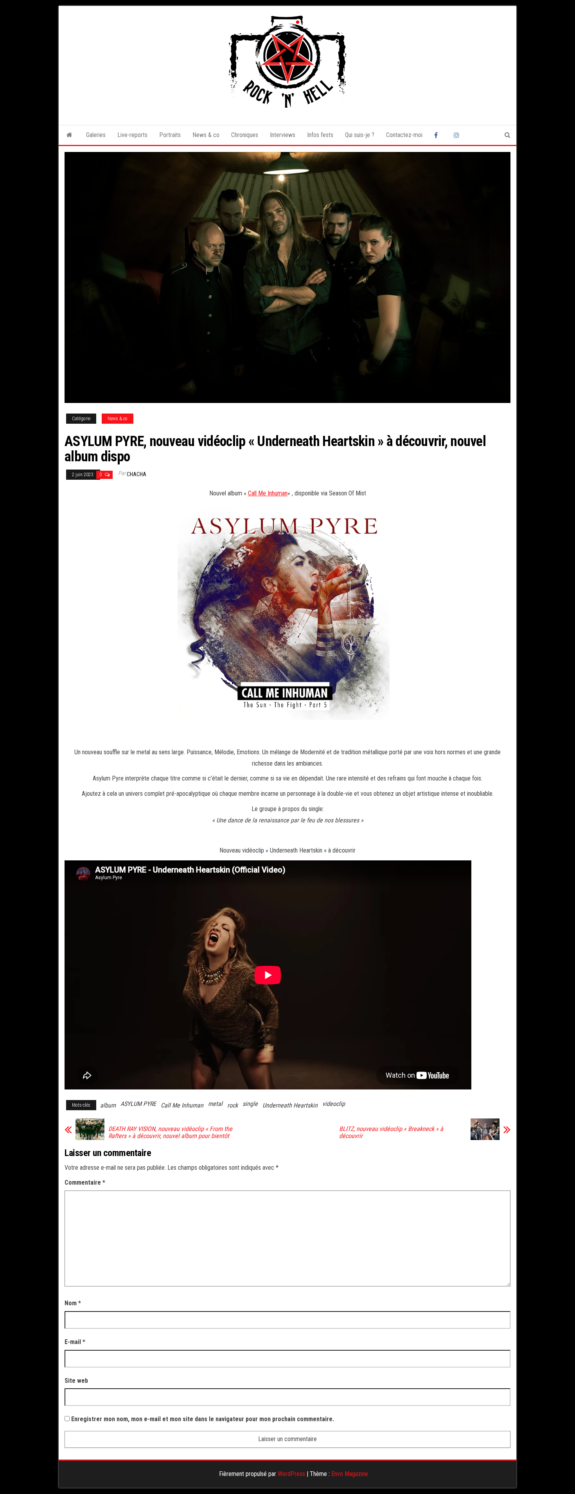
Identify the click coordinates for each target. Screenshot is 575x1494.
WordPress (291, 1474)
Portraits (170, 135)
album (108, 1105)
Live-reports (132, 135)
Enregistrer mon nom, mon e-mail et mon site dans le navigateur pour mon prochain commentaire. (202, 1419)
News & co (205, 135)
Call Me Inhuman (268, 493)
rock (232, 1105)
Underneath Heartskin (290, 1105)
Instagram (457, 135)
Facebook (438, 135)
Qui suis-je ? (359, 135)
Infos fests (320, 135)
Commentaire (85, 1182)
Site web (76, 1380)
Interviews (282, 135)
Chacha (136, 474)
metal (215, 1103)
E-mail (75, 1342)
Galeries (96, 135)
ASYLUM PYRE (138, 1103)
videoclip (333, 1103)
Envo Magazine (349, 1474)
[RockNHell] (69, 135)
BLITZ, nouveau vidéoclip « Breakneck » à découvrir (391, 1132)
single (250, 1103)
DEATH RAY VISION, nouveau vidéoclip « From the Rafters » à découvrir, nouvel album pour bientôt (170, 1132)
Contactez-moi (404, 135)
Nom (73, 1303)
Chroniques (244, 135)
